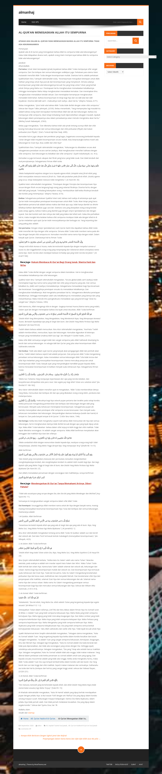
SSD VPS (35, 22)
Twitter (109, 764)
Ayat (141, 764)
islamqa (31, 713)
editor (39, 726)
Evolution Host (121, 764)
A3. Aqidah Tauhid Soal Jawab (56, 726)
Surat (133, 764)
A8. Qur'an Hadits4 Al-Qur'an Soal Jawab (82, 726)
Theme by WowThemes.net (36, 764)
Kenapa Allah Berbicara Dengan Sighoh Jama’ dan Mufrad (43, 735)
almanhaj (26, 12)
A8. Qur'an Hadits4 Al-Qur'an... (43, 718)
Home (23, 22)
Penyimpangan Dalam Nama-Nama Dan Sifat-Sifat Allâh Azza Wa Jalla (71, 739)
